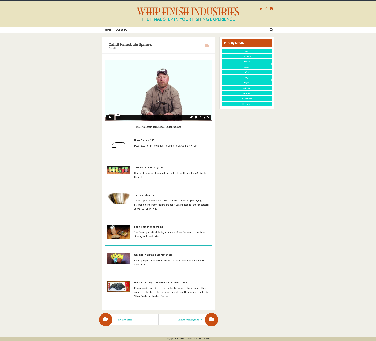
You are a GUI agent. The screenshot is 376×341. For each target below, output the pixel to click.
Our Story (121, 29)
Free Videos (114, 48)
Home (107, 29)
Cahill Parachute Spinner (131, 44)
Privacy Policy (204, 339)
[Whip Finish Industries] (188, 14)
